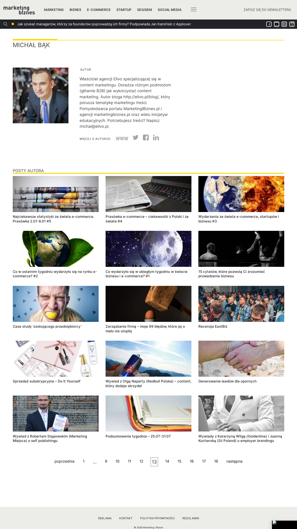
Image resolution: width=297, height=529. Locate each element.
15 (179, 461)
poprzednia (64, 461)
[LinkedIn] (154, 139)
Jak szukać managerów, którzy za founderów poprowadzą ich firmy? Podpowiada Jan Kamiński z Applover (104, 24)
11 (129, 461)
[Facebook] (144, 139)
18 (216, 461)
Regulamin (190, 518)
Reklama (105, 518)
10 (117, 461)
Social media (169, 10)
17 (204, 461)
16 (192, 461)
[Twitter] (134, 139)
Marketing (54, 10)
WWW (122, 138)
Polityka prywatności (157, 518)
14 (167, 461)
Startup (123, 10)
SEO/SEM (144, 10)
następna (234, 461)
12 (141, 461)
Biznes (75, 10)
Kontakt (125, 518)
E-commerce (99, 10)
